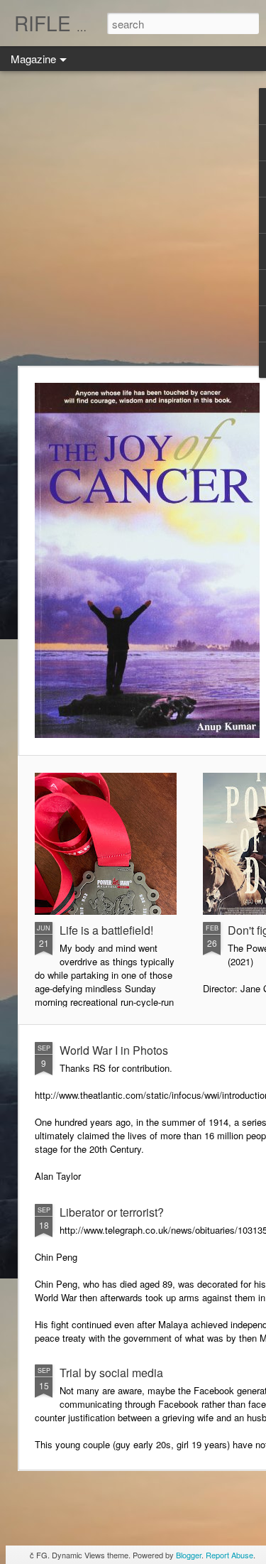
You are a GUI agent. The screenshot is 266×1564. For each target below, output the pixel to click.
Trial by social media (111, 1372)
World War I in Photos (114, 1050)
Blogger (188, 1554)
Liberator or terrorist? (112, 1212)
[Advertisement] (133, 218)
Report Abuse (229, 1554)
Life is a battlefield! (106, 930)
